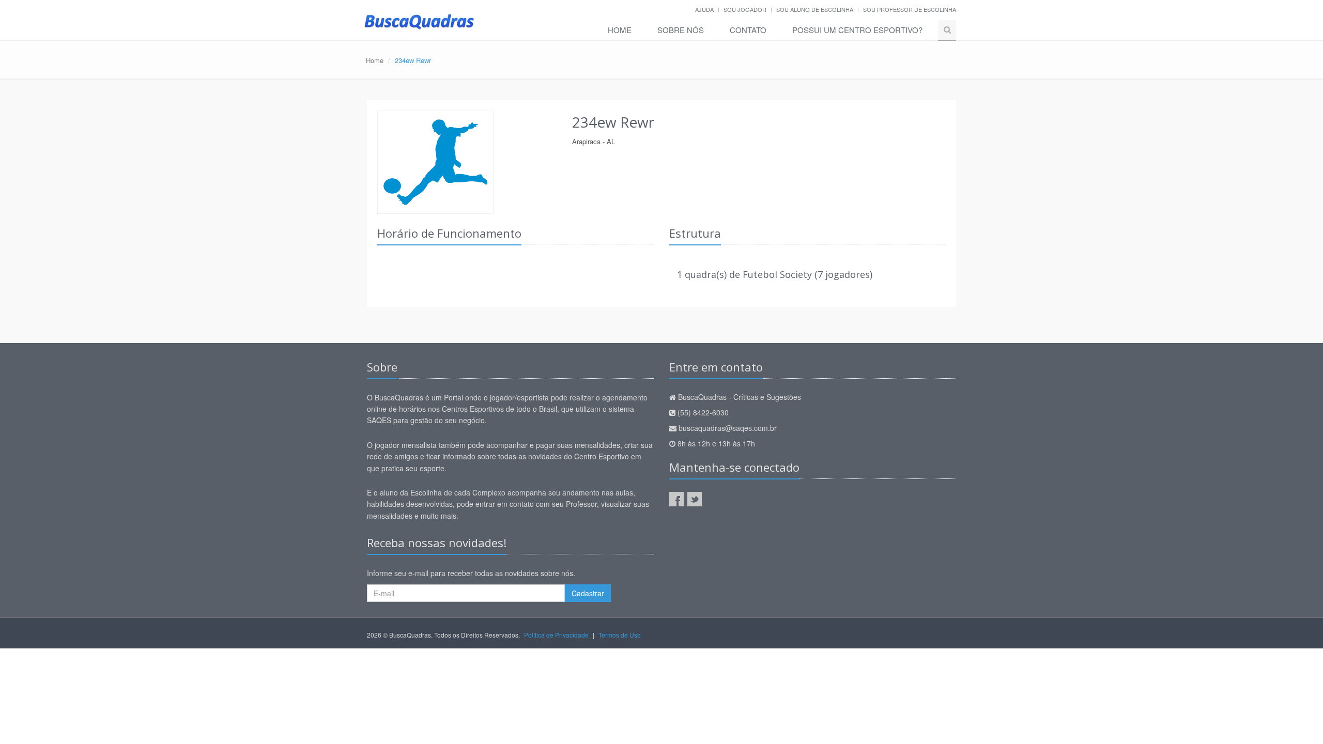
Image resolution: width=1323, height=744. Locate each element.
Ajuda (704, 9)
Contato (748, 29)
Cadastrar (588, 593)
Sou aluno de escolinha (814, 9)
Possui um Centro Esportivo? (857, 29)
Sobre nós (680, 29)
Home (620, 29)
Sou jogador (745, 9)
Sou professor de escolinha (909, 9)
